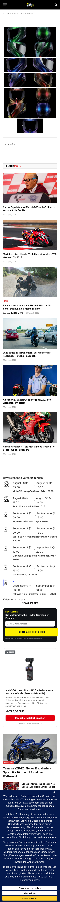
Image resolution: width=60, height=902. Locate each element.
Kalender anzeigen (14, 599)
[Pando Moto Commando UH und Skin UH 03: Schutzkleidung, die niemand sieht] (30, 282)
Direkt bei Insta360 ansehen (30, 718)
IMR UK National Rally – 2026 (29, 506)
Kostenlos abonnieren (31, 632)
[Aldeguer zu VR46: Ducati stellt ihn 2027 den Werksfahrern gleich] (30, 380)
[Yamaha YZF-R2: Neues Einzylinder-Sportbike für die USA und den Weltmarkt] (30, 749)
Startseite (6, 13)
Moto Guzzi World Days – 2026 (30, 521)
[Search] (55, 4)
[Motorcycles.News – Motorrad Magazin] (30, 4)
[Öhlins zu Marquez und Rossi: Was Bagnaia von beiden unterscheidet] (11, 787)
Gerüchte (8, 762)
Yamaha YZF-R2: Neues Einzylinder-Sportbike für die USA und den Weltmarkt (27, 772)
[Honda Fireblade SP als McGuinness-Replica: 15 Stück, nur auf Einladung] (30, 427)
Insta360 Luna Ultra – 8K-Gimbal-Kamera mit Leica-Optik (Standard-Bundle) (29, 692)
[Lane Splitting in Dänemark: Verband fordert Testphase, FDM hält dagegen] (30, 333)
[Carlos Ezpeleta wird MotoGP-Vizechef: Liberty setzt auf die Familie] (30, 188)
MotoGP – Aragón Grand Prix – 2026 (33, 491)
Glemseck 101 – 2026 (25, 574)
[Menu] (5, 4)
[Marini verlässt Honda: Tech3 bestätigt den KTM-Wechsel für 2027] (30, 235)
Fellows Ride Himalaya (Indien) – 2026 (34, 593)
